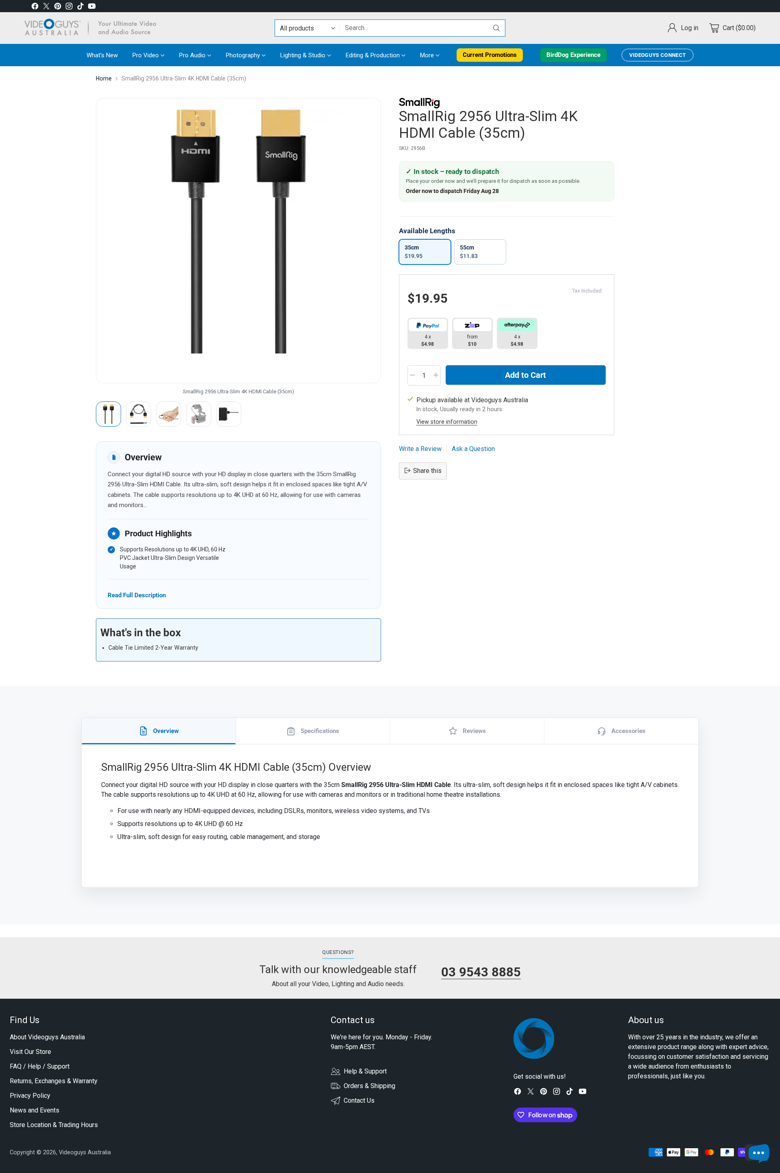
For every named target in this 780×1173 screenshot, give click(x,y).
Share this (427, 470)
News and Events (34, 1110)
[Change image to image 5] (228, 414)
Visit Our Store (30, 1052)
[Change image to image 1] (108, 414)
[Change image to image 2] (138, 414)
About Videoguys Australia (47, 1037)
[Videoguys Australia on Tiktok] (80, 7)
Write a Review (420, 448)
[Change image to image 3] (168, 414)
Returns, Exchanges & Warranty (54, 1081)
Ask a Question (473, 448)
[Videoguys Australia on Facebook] (35, 7)
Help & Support (365, 1071)
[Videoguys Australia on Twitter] (46, 7)
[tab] (159, 731)
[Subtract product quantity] (412, 375)
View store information (446, 421)
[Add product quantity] (435, 375)
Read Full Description (137, 595)
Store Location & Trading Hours (54, 1125)
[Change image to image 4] (198, 414)
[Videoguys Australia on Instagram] (69, 7)
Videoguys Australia (85, 1152)
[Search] (496, 28)
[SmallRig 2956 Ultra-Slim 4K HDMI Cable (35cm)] (238, 240)
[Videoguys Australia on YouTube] (92, 7)
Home (104, 78)
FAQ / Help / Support (39, 1066)
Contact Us (359, 1100)
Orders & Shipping (369, 1086)
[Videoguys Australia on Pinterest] (58, 7)
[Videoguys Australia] (93, 28)
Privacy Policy (30, 1095)
